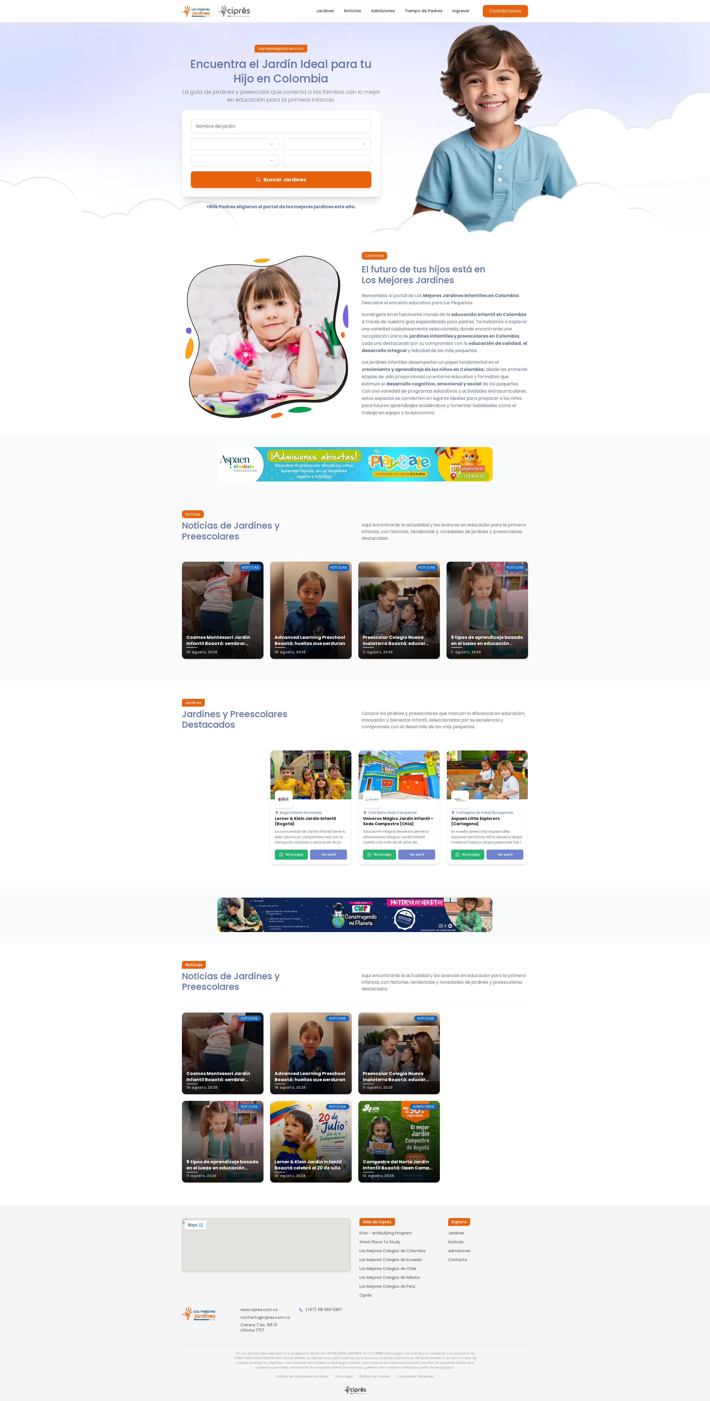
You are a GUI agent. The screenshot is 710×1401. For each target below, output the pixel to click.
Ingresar (461, 11)
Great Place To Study (379, 1242)
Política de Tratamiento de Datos (302, 1376)
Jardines (325, 11)
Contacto (457, 1259)
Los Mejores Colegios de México (389, 1277)
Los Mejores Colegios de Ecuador (390, 1259)
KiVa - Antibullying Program (385, 1233)
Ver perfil (328, 854)
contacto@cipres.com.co (265, 1317)
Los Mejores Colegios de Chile (387, 1268)
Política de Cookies (375, 1376)
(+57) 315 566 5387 (323, 1309)
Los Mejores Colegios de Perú (387, 1286)
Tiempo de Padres (423, 11)
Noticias (352, 11)
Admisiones (383, 11)
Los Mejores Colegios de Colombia (392, 1251)
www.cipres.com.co (259, 1309)
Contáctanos (505, 11)
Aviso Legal (344, 1376)
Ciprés (365, 1295)
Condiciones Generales (415, 1376)
